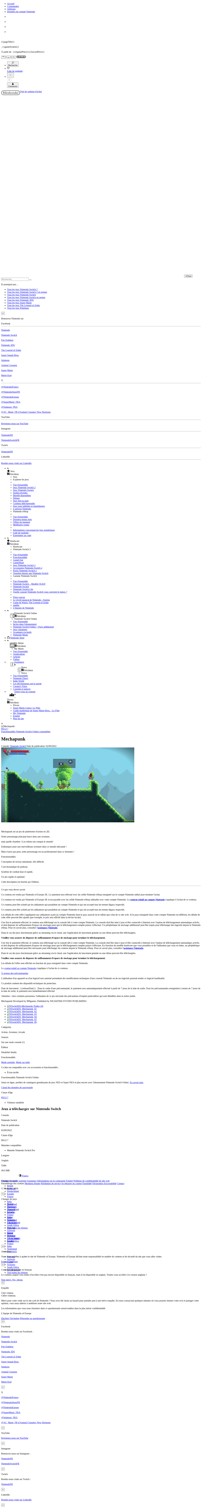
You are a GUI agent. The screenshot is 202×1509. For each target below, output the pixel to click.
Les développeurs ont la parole (27, 683)
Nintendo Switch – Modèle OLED (29, 584)
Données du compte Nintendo (21, 11)
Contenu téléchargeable (24, 503)
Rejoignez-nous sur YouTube (14, 423)
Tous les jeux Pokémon (18, 308)
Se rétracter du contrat (71, 1183)
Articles (16, 656)
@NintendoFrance (9, 387)
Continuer (13, 1261)
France (10, 1196)
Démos (16, 498)
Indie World (18, 681)
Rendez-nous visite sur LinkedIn (16, 463)
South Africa (13, 1225)
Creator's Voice (20, 686)
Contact (120, 1183)
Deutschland (13, 1191)
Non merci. (6, 1280)
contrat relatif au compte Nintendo (147, 899)
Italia (9, 1201)
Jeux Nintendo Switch (23, 490)
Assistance (32, 1181)
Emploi (16, 716)
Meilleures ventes (21, 525)
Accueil (10, 3)
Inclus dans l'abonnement (25, 624)
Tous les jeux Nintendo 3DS (20, 300)
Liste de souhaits (21, 533)
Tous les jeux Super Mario (19, 302)
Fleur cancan (19, 597)
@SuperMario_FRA (10, 402)
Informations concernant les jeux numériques (34, 530)
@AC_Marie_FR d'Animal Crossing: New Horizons (26, 412)
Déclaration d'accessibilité (104, 1183)
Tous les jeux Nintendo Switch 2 (22, 289)
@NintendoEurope (10, 397)
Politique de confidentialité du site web (91, 1181)
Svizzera (11, 1264)
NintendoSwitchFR (10, 440)
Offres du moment (21, 522)
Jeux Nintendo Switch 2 (24, 487)
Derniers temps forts (22, 519)
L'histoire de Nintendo (23, 608)
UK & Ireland (13, 1238)
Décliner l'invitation (10, 1318)
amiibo (16, 605)
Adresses (11, 9)
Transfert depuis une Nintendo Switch (30, 573)
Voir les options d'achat (31, 91)
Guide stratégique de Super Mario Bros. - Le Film (36, 710)
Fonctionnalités (20, 557)
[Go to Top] (101, 723)
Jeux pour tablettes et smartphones (29, 506)
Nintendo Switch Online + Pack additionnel (33, 627)
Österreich (12, 1251)
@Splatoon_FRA (9, 407)
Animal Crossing (9, 365)
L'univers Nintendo (22, 509)
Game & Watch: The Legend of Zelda (31, 602)
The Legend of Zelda (11, 350)
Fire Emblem (7, 340)
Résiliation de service (51, 1183)
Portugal (11, 1227)
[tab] (101, 1175)
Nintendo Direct (20, 678)
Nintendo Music (20, 635)
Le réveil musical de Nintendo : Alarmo (31, 600)
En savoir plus (136, 1082)
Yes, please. (17, 1280)
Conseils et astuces (21, 689)
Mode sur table (23, 1062)
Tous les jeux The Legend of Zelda (23, 305)
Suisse (10, 1233)
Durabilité (87, 1183)
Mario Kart (6, 375)
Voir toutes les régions (17, 1228)
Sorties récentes (20, 493)
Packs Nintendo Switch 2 (25, 570)
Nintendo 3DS (8, 345)
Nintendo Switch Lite (23, 589)
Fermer (4, 1261)
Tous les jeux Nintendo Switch (21, 294)
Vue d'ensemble (20, 485)
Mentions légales (32, 1183)
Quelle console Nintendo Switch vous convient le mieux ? (40, 592)
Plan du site (18, 718)
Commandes (13, 6)
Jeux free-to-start (21, 501)
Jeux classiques (20, 629)
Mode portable (8, 1062)
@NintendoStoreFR (10, 392)
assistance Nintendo (47, 927)
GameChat (18, 560)
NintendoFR (7, 435)
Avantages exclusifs (22, 632)
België (10, 1186)
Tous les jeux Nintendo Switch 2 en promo (27, 292)
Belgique (11, 1206)
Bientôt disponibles (22, 495)
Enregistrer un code (22, 535)
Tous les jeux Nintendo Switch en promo (26, 297)
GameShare (18, 562)
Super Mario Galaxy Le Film (26, 708)
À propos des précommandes (14, 973)
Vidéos (16, 659)
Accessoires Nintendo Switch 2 (27, 568)
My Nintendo (19, 713)
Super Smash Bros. (10, 355)
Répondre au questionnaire (32, 1318)
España (10, 1194)
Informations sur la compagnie (51, 1181)
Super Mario (7, 370)
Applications (19, 654)
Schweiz (11, 1259)
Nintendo (5, 330)
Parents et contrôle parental (13, 1181)
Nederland (12, 1249)
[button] (104, 471)
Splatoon (5, 360)
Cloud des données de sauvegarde (17, 1087)
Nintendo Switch (9, 335)
